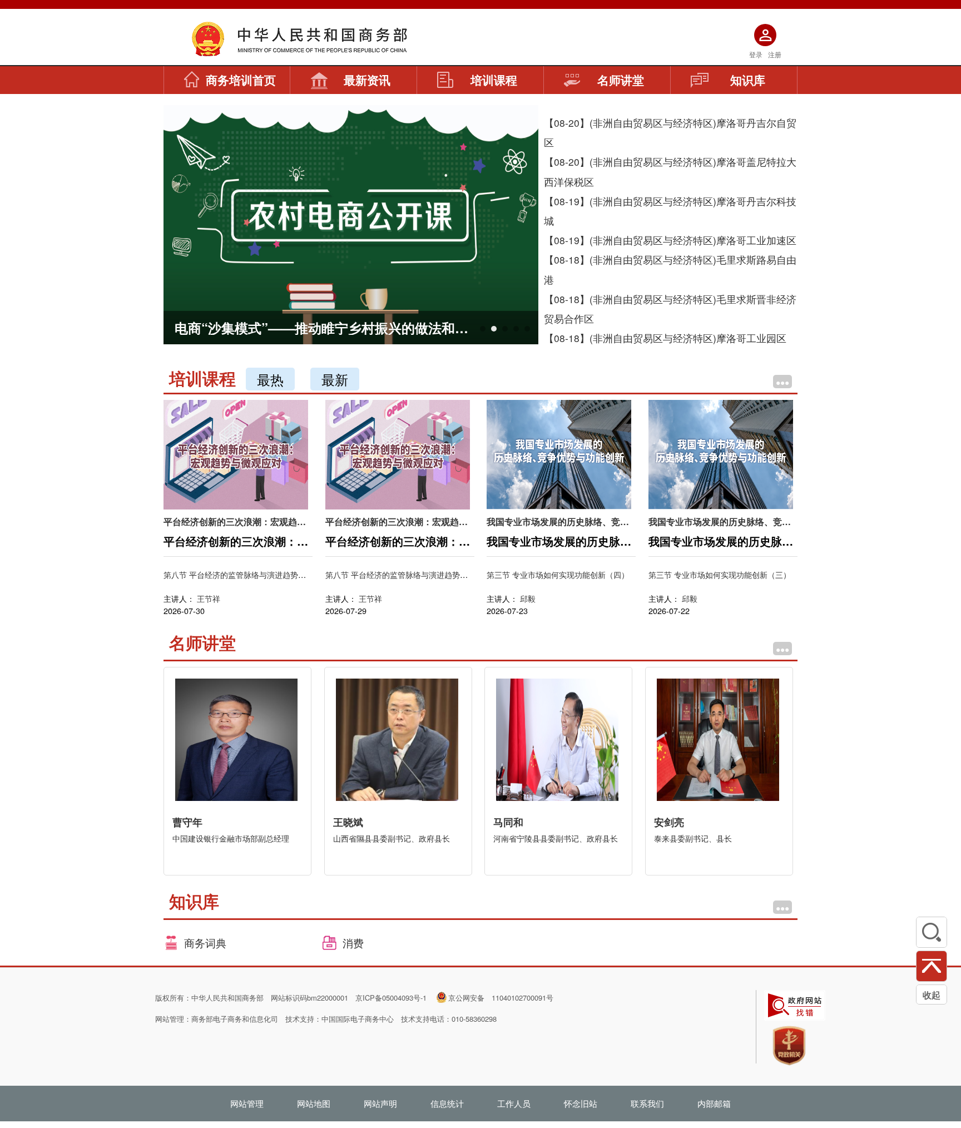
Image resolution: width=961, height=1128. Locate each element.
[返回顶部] (932, 966)
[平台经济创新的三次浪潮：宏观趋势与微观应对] (236, 453)
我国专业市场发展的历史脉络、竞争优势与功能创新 (558, 521)
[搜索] (932, 932)
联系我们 (647, 1103)
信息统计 (447, 1103)
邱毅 (528, 598)
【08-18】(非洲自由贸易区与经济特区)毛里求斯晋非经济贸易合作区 (670, 308)
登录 (755, 54)
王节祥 (208, 598)
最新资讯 (367, 80)
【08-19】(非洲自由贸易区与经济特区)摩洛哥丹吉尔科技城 (670, 210)
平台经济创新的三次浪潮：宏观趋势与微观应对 (235, 521)
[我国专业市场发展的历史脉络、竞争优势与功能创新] (559, 453)
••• (782, 381)
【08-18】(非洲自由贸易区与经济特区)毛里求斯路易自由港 (670, 269)
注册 (774, 54)
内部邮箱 (714, 1103)
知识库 (747, 80)
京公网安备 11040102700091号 (500, 997)
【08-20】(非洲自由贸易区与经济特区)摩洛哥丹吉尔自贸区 (670, 132)
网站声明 (380, 1103)
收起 (931, 994)
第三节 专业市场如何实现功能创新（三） (719, 574)
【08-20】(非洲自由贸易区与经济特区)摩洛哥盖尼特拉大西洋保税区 (670, 171)
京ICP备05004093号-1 (391, 997)
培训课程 (493, 80)
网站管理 (247, 1103)
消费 (352, 942)
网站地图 (313, 1103)
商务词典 (203, 942)
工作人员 (514, 1103)
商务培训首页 (241, 80)
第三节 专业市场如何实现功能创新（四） (558, 574)
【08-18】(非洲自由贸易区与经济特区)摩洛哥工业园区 (665, 338)
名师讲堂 (620, 80)
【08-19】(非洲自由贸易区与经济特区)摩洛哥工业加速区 (670, 240)
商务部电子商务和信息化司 (234, 1018)
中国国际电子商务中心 (357, 1018)
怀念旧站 (580, 1103)
